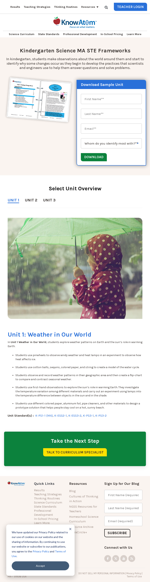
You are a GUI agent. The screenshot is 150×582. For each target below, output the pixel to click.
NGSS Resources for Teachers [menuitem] (83, 509)
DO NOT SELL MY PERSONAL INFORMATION (102, 573)
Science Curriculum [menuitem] (48, 502)
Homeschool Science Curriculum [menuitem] (83, 519)
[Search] (106, 7)
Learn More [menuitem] (42, 523)
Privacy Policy (41, 551)
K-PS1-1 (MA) (44, 415)
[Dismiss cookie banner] (70, 528)
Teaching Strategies (37, 7)
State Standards (48, 34)
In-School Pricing (112, 34)
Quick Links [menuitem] (44, 483)
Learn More (134, 34)
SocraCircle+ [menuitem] (78, 532)
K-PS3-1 (88, 415)
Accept (40, 565)
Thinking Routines (66, 7)
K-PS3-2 (101, 415)
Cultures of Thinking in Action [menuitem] (83, 499)
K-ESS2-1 (60, 415)
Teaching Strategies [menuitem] (48, 494)
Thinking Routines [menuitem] (47, 498)
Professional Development (80, 34)
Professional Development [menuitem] (43, 513)
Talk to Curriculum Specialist (75, 452)
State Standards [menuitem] (45, 506)
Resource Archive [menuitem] (81, 527)
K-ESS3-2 (74, 415)
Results (15, 7)
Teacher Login (130, 7)
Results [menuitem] (39, 490)
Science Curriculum (21, 34)
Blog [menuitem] (72, 491)
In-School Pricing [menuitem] (46, 519)
